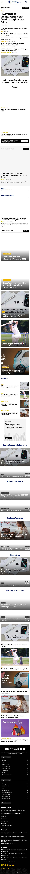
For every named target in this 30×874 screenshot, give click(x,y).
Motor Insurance (7, 195)
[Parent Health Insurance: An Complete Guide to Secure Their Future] (12, 545)
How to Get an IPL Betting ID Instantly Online (14, 34)
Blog (2, 10)
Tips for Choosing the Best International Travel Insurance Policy (14, 175)
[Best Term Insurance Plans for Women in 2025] (15, 97)
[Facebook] (18, 749)
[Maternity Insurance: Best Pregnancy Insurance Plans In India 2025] (24, 413)
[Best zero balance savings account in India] (12, 506)
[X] (24, 749)
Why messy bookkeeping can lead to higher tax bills (12, 18)
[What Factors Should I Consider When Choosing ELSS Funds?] (15, 601)
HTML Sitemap (7, 865)
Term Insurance (4, 107)
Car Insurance (4, 41)
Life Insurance (6, 189)
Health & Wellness (15, 518)
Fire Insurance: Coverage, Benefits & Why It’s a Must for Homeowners (14, 49)
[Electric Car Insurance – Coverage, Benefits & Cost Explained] (15, 361)
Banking (3, 602)
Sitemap (5, 868)
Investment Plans (15, 481)
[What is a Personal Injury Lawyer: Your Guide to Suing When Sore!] (15, 207)
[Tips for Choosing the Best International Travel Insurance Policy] (15, 161)
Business (4, 378)
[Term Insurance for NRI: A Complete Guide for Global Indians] (15, 122)
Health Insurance (5, 46)
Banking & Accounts (15, 590)
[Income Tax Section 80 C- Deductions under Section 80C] (12, 616)
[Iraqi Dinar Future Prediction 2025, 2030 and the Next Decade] (15, 491)
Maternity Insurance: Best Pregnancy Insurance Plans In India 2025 (12, 44)
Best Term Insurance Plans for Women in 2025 (13, 110)
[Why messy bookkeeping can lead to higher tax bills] (15, 65)
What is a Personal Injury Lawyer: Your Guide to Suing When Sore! (13, 219)
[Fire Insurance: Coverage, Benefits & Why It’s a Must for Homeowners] (15, 728)
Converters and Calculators (15, 445)
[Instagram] (21, 749)
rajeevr (3, 179)
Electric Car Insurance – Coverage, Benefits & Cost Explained (14, 38)
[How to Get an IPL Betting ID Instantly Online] (15, 333)
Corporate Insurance (6, 52)
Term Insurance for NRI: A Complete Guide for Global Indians (14, 135)
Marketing (15, 555)
